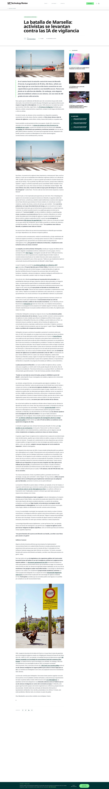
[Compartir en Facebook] (23, 710)
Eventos (63, 3)
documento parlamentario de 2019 (37, 562)
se (27, 303)
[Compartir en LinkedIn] (29, 710)
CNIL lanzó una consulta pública (50, 665)
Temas (45, 3)
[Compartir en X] (26, 710)
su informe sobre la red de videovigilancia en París (31, 489)
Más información (52, 787)
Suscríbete (90, 3)
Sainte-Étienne (57, 336)
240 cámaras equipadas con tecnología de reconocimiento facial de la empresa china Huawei (39, 659)
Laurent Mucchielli (50, 407)
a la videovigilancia (51, 679)
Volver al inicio (12, 8)
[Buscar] (99, 3)
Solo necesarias (74, 786)
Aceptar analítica (84, 786)
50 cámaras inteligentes (46, 107)
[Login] (96, 3)
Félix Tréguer (29, 253)
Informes (54, 3)
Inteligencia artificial (30, 16)
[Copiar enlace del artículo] (32, 710)
